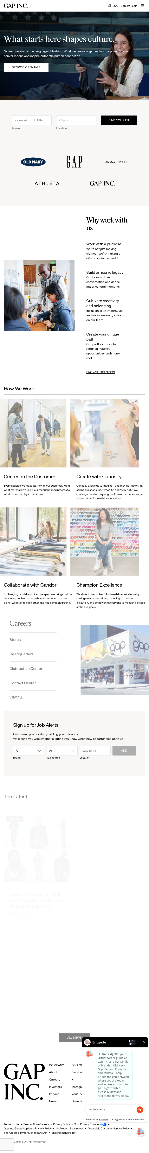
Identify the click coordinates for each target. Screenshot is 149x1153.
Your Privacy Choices (86, 1124)
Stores (21, 639)
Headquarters (27, 654)
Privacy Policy (61, 1124)
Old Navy (87, 998)
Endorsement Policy (63, 1132)
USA (113, 6)
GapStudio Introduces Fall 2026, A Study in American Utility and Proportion (34, 887)
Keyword (17, 128)
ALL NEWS (74, 1032)
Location (61, 128)
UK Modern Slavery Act (69, 1128)
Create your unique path (103, 346)
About (53, 1072)
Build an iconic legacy (104, 279)
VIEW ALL (21, 697)
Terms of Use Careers (36, 1124)
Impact (54, 1094)
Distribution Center (31, 668)
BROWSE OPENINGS (100, 372)
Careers (54, 1079)
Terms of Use (11, 1124)
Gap (10, 876)
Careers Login (129, 5)
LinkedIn (77, 1101)
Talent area (53, 757)
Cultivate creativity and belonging (104, 310)
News (53, 1101)
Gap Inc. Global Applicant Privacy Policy (28, 1128)
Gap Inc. (86, 877)
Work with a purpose (103, 251)
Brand (17, 757)
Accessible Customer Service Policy (108, 1128)
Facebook (78, 1072)
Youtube (77, 1094)
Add (124, 750)
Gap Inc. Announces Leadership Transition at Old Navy (36, 1003)
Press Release (14, 806)
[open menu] (142, 5)
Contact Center (28, 683)
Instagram (79, 1087)
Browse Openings (26, 67)
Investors (55, 1087)
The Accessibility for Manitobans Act (25, 1132)
